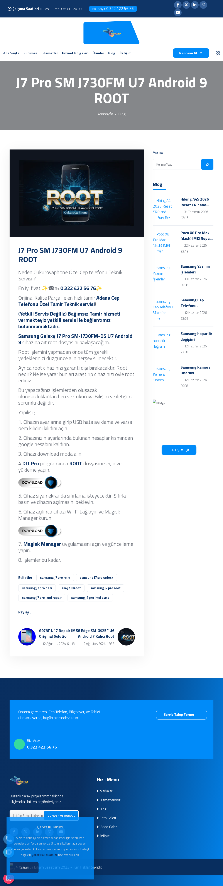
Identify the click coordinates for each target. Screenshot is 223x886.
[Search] (207, 164)
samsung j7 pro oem (37, 588)
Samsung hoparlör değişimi (196, 336)
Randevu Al (188, 53)
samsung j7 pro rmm (55, 577)
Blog (121, 114)
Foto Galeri (107, 818)
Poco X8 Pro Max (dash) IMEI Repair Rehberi (196, 235)
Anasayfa (105, 114)
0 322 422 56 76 (113, 8)
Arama (158, 152)
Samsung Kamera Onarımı (196, 370)
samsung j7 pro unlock (96, 577)
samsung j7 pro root (105, 588)
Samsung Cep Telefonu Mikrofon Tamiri (195, 303)
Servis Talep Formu (179, 714)
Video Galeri (108, 827)
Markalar (105, 791)
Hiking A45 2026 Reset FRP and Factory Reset (195, 202)
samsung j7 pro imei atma (90, 597)
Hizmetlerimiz (109, 800)
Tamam (24, 867)
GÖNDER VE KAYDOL (61, 815)
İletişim (104, 836)
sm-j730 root (71, 588)
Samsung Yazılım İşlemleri (195, 269)
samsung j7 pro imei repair (42, 597)
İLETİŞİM (176, 450)
